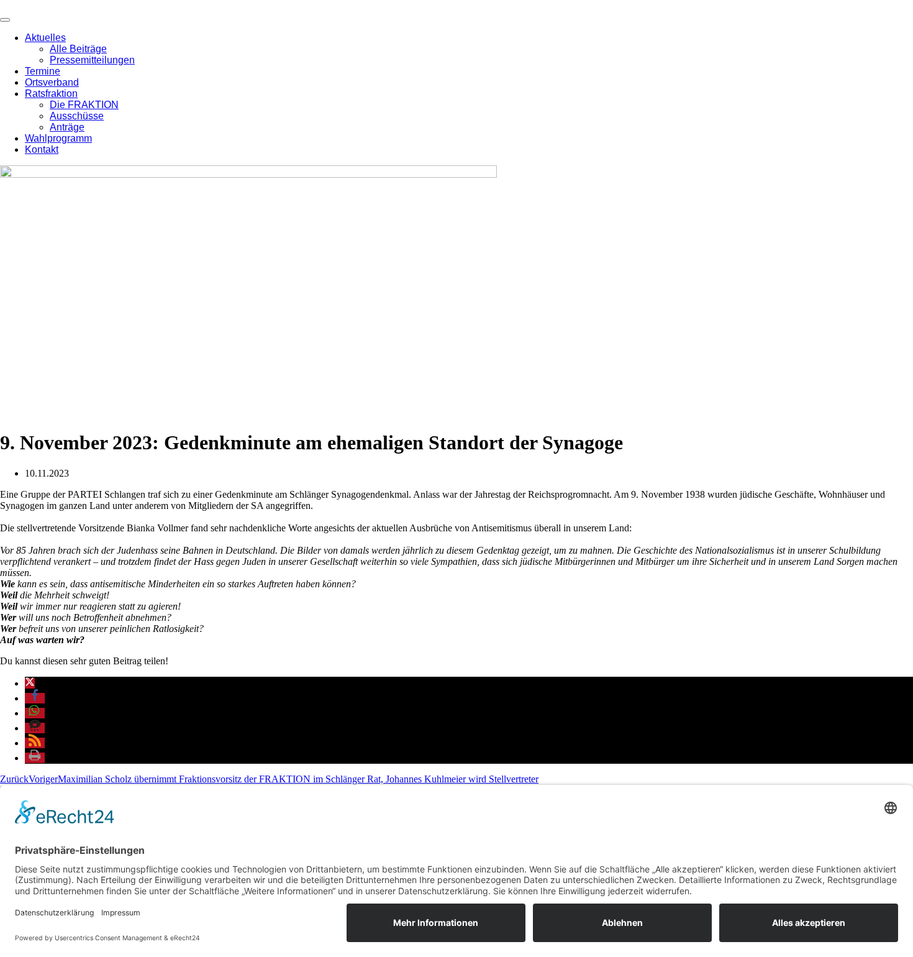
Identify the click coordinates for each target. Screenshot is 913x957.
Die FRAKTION (84, 104)
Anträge (67, 127)
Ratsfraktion (51, 93)
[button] (30, 683)
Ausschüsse (77, 116)
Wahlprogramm (58, 138)
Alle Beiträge (78, 49)
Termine (42, 71)
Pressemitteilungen (92, 60)
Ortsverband (52, 82)
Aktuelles (45, 37)
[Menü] (5, 20)
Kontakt (41, 149)
